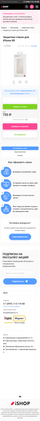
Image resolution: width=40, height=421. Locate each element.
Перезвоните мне (20, 237)
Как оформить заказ (20, 148)
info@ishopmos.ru (10, 313)
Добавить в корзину (20, 126)
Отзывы (20, 155)
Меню (5, 293)
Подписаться (17, 281)
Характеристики (20, 152)
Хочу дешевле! (20, 135)
